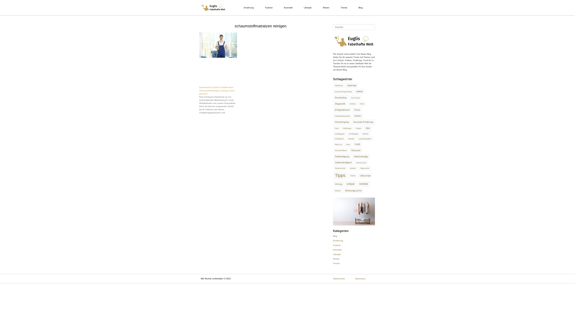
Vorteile (363, 183)
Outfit (357, 144)
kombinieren (339, 139)
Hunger (358, 128)
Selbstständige (361, 156)
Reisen (326, 7)
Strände (353, 168)
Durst (362, 104)
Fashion (269, 7)
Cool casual (355, 98)
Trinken (352, 176)
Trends (344, 7)
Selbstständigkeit (343, 162)
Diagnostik (340, 103)
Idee (368, 128)
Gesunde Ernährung (363, 122)
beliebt (359, 91)
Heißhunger (347, 128)
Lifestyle (308, 7)
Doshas (352, 104)
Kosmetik (288, 7)
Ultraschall (365, 175)
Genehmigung (342, 122)
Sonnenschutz (340, 168)
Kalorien (365, 134)
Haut (336, 128)
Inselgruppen (339, 134)
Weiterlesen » (204, 118)
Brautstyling (340, 97)
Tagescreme (364, 168)
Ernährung (249, 7)
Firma (357, 110)
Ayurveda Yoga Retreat (343, 92)
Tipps (340, 175)
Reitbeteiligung (342, 156)
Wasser (338, 191)
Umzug (338, 184)
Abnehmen (339, 85)
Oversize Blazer (341, 150)
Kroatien (351, 139)
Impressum (360, 278)
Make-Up (338, 144)
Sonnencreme (361, 163)
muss (348, 144)
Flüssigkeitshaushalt (342, 116)
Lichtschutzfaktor (365, 139)
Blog (360, 7)
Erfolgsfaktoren (342, 110)
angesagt (351, 85)
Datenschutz (339, 278)
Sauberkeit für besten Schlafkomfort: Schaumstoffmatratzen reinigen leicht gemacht (216, 90)
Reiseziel (355, 150)
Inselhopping (353, 134)
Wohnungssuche (353, 190)
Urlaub (351, 183)
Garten (357, 116)
